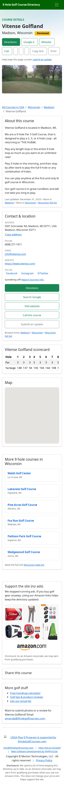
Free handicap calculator (25, 693)
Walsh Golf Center (19, 473)
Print (53, 51)
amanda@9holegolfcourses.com (25, 718)
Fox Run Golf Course (21, 520)
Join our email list (20, 701)
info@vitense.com (15, 254)
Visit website (32, 306)
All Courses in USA (13, 107)
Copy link (37, 51)
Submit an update (32, 324)
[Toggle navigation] (56, 4)
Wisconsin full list (47, 202)
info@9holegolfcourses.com (18, 747)
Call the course (32, 315)
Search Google (32, 297)
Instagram (27, 273)
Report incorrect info (33, 279)
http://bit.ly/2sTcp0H (50, 747)
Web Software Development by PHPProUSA (34, 751)
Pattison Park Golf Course (24, 536)
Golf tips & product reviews (26, 697)
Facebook (11, 273)
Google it (28, 42)
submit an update (42, 59)
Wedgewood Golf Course (24, 552)
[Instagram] (21, 51)
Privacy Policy (44, 760)
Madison (49, 107)
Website (46, 42)
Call (6, 51)
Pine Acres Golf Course (22, 505)
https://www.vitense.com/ (20, 263)
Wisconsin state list (34, 564)
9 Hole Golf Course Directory (21, 4)
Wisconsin (34, 107)
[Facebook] (15, 51)
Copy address (13, 234)
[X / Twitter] (27, 51)
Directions (10, 42)
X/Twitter (43, 273)
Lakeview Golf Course (22, 489)
